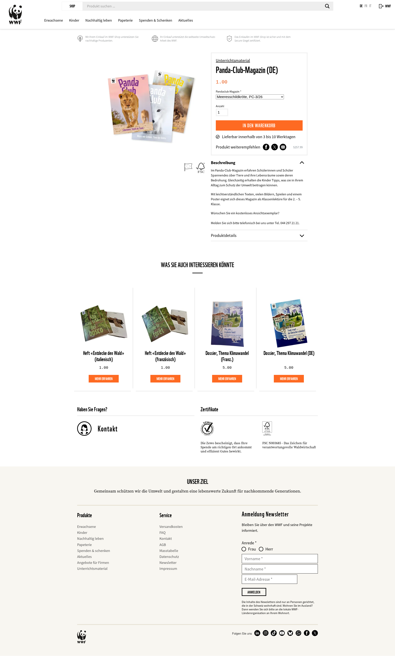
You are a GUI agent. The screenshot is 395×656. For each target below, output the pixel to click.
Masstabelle (168, 550)
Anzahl (220, 106)
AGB (162, 544)
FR (366, 6)
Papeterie (125, 20)
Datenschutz (169, 556)
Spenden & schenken (93, 550)
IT (370, 6)
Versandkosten (171, 526)
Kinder (74, 20)
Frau (252, 549)
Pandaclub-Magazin (227, 91)
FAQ (162, 532)
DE (361, 6)
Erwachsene (53, 20)
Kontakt (108, 428)
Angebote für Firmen (93, 562)
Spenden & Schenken (155, 20)
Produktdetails (223, 235)
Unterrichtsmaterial (233, 60)
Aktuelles (185, 20)
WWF (388, 6)
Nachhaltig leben (98, 20)
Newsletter (168, 562)
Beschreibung (223, 162)
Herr (269, 549)
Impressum (168, 568)
